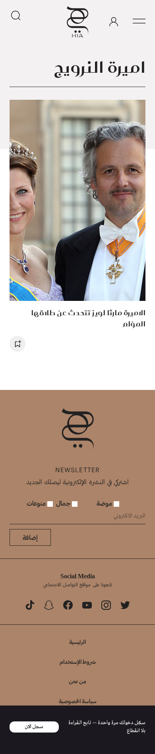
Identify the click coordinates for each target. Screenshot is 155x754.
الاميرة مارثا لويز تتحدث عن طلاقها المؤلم (88, 318)
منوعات (37, 503)
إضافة (30, 537)
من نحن (77, 681)
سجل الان (34, 726)
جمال (64, 503)
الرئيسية (77, 641)
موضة (105, 503)
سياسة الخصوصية (78, 701)
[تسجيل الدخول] (113, 21)
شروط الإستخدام (78, 661)
